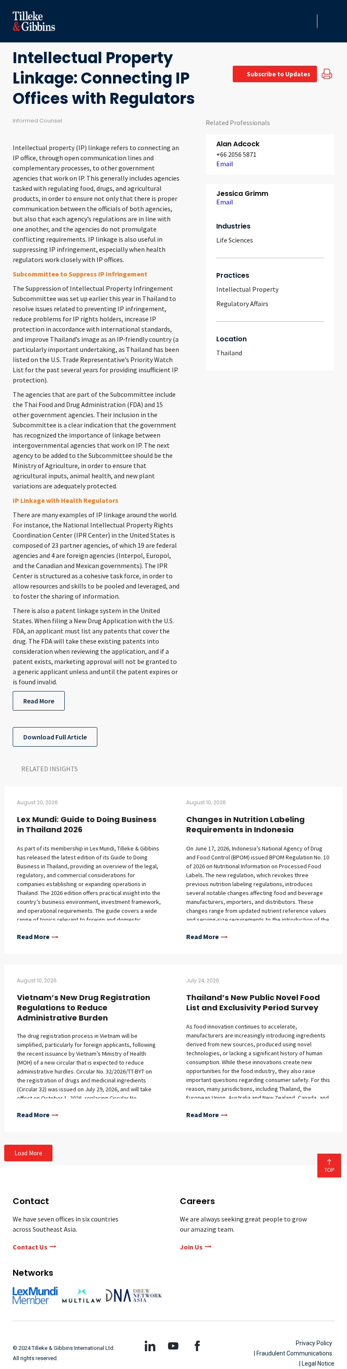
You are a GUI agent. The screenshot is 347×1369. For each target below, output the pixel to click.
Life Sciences (234, 240)
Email (224, 163)
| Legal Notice (316, 1363)
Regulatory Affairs (242, 303)
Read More (38, 701)
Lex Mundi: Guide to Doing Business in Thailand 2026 (87, 824)
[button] (308, 21)
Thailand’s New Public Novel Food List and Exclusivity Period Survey (253, 1002)
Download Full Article (55, 737)
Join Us (191, 1247)
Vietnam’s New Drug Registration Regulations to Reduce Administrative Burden (83, 1007)
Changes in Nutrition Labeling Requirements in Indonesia (245, 824)
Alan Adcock (237, 144)
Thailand (229, 353)
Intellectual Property (247, 289)
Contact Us (30, 1247)
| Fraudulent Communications (293, 1353)
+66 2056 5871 (236, 154)
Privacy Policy (314, 1343)
